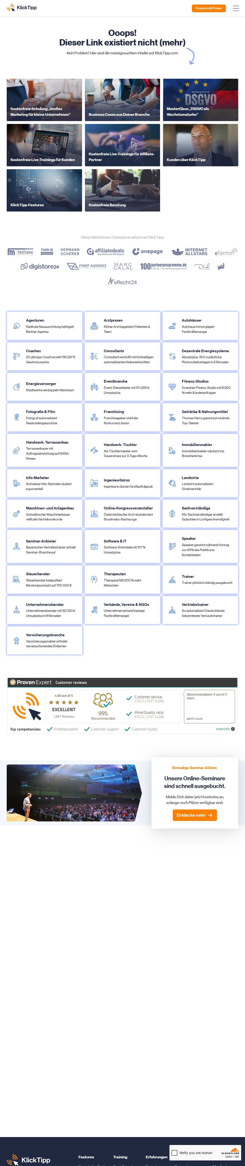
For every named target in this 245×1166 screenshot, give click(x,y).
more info (223, 729)
